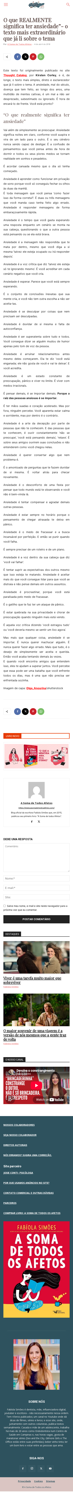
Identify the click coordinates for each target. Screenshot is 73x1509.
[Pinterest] (33, 56)
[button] (5, 4)
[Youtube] (50, 1468)
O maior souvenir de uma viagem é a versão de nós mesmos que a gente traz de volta (34, 1034)
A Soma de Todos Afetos (19, 44)
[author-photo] (36, 798)
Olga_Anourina (36, 688)
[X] (25, 56)
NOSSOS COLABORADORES (19, 1124)
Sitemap (50, 1481)
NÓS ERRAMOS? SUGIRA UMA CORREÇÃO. (27, 1155)
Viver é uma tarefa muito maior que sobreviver (32, 980)
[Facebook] (17, 56)
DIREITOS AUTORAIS (15, 1145)
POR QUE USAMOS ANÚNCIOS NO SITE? (26, 1182)
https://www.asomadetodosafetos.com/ (36, 808)
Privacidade (24, 1481)
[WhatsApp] (41, 56)
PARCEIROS (9, 1203)
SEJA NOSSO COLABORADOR (19, 1135)
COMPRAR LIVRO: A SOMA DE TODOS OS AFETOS (31, 1213)
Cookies (38, 1481)
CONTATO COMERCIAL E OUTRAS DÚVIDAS (28, 1192)
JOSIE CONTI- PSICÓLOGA (18, 1172)
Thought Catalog (15, 75)
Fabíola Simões (11, 986)
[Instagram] (32, 1468)
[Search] (68, 4)
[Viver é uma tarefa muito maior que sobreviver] (36, 957)
